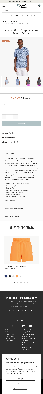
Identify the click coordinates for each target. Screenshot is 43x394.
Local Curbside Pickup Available (22, 1)
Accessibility (9, 340)
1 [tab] (15, 283)
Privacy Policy (19, 373)
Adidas (13, 21)
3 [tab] (21, 283)
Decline (20, 384)
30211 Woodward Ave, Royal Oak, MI (22, 311)
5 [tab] (28, 283)
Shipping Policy (10, 338)
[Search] (38, 11)
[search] (21, 10)
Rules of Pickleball (28, 334)
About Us (23, 316)
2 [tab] (18, 283)
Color (4, 105)
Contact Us (23, 320)
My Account (9, 330)
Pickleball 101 (26, 336)
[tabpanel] (21, 258)
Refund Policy (9, 336)
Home (7, 21)
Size (4, 109)
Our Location (9, 332)
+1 (20, 276)
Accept (20, 379)
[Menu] (3, 5)
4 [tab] (25, 283)
